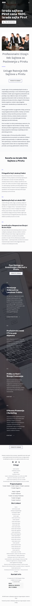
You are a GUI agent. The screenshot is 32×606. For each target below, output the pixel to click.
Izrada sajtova (16, 468)
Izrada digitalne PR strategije (16, 562)
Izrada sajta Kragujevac (16, 533)
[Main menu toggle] (29, 2)
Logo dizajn (16, 472)
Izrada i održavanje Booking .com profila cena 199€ (16, 476)
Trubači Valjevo (15, 486)
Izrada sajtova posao (16, 568)
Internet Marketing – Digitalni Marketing (16, 555)
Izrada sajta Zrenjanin (16, 528)
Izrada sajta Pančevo (16, 548)
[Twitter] (16, 462)
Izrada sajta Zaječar (16, 526)
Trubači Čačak (6, 486)
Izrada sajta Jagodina (16, 530)
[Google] (19, 462)
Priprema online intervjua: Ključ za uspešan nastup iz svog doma (16, 566)
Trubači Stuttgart (16, 498)
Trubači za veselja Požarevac (16, 495)
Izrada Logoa (16, 516)
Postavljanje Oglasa (16, 512)
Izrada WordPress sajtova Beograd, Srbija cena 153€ (16, 559)
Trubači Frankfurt (16, 500)
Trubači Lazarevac (24, 486)
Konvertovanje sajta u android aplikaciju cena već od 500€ (16, 481)
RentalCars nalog (16, 514)
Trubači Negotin (16, 488)
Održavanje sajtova (16, 470)
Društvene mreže (16, 474)
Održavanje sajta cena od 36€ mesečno (16, 557)
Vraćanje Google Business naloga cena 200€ (16, 560)
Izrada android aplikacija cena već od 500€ (16, 479)
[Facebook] (13, 462)
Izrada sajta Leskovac (16, 539)
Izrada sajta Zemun (16, 517)
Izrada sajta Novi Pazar (16, 544)
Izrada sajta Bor (16, 519)
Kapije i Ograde (16, 491)
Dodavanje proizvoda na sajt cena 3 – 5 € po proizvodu (16, 569)
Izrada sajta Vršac (16, 524)
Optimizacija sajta (16, 508)
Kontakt (16, 571)
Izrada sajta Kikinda (16, 532)
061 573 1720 (17, 581)
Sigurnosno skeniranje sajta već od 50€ (16, 477)
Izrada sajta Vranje (16, 523)
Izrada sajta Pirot (16, 550)
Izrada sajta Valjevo (16, 521)
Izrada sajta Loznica (16, 541)
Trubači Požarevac (16, 493)
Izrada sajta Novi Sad (16, 546)
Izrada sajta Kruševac (16, 537)
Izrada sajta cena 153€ (16, 551)
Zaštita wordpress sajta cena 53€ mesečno (16, 553)
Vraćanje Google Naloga (16, 510)
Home (16, 507)
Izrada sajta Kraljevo (16, 535)
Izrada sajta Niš (16, 542)
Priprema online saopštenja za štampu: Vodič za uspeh (16, 564)
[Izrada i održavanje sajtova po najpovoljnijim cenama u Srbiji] (4, 2)
